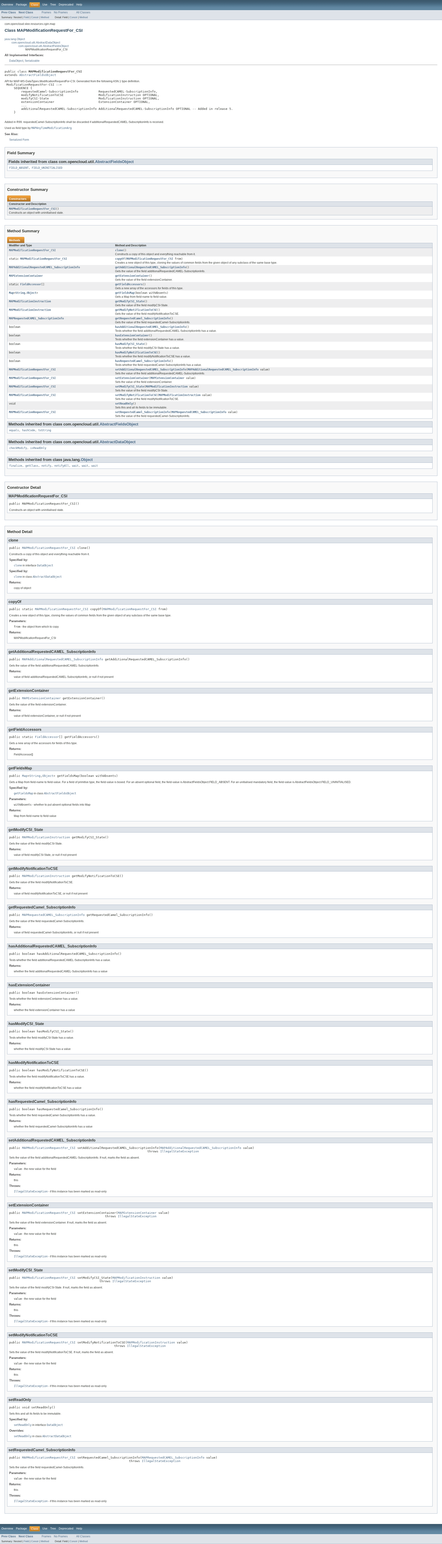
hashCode (28, 430)
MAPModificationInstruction (30, 301)
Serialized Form (19, 139)
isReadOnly (38, 448)
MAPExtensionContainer (26, 275)
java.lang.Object (15, 39)
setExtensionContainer (132, 378)
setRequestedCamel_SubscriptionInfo (142, 412)
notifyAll (61, 465)
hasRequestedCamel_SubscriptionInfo (142, 361)
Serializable (32, 60)
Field (26, 17)
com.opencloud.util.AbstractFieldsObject (43, 46)
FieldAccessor (30, 284)
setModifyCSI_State (129, 386)
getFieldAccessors (128, 284)
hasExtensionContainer (132, 335)
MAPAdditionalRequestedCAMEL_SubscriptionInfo (44, 267)
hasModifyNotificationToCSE (136, 352)
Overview (7, 4)
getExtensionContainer (132, 275)
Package (21, 4)
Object (31, 292)
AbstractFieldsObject (37, 75)
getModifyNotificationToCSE (136, 310)
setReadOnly (124, 403)
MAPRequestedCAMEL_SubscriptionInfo (36, 318)
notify (46, 465)
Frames (46, 12)
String (20, 292)
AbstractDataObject (118, 442)
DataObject (16, 60)
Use (44, 4)
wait (75, 465)
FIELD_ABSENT (19, 167)
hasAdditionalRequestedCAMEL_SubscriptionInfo (150, 327)
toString (44, 430)
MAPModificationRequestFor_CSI (32, 208)
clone (119, 250)
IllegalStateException (179, 1151)
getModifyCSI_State (129, 301)
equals (14, 430)
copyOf (120, 258)
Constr (35, 17)
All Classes (83, 12)
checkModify (18, 448)
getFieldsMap (124, 292)
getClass (31, 465)
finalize (15, 465)
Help (79, 4)
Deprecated (66, 4)
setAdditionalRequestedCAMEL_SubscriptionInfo (150, 369)
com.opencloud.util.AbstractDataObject (36, 42)
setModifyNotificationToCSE (136, 395)
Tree (53, 4)
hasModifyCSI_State (129, 344)
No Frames (61, 12)
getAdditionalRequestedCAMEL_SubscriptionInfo (150, 267)
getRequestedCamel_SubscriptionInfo (142, 318)
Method (45, 17)
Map (11, 292)
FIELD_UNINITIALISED (47, 167)
